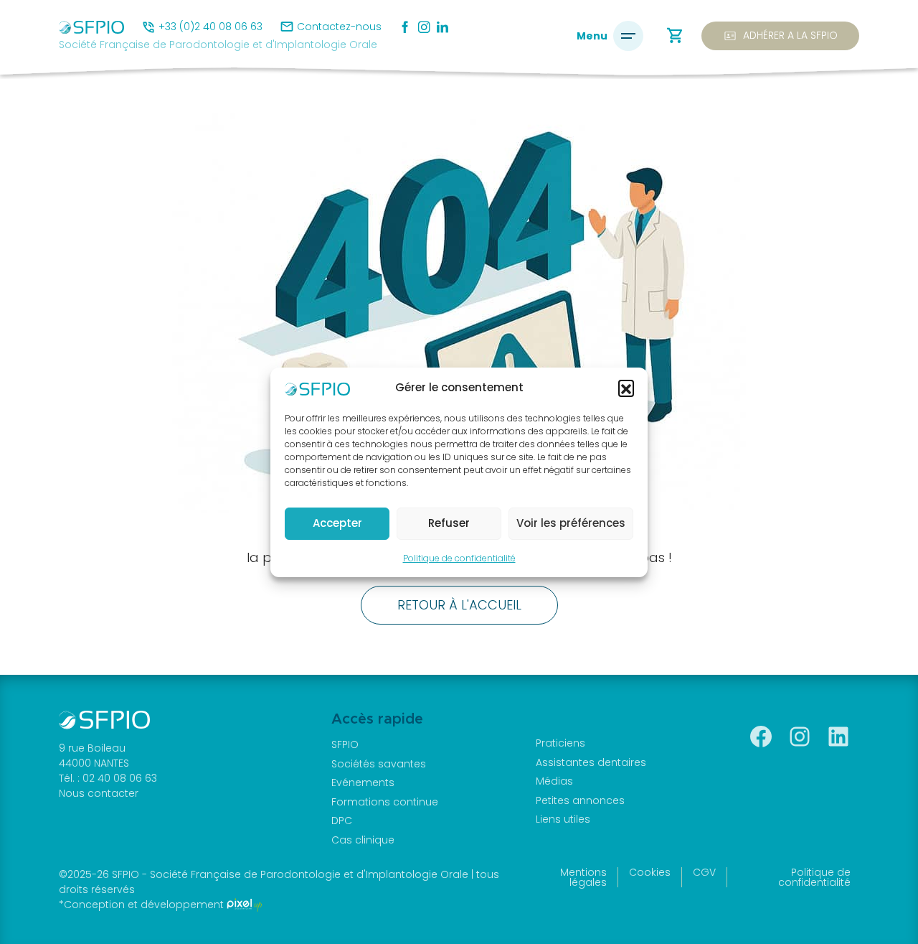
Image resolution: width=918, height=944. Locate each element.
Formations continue (384, 802)
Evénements (362, 782)
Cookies (650, 872)
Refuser (449, 523)
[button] (626, 387)
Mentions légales (583, 877)
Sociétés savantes (378, 764)
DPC (341, 820)
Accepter (337, 523)
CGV (704, 872)
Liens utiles (563, 819)
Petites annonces (580, 800)
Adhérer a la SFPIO (780, 36)
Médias (554, 781)
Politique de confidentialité (459, 558)
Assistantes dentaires (591, 762)
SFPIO (345, 744)
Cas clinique (362, 840)
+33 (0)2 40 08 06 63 (210, 26)
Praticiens (560, 743)
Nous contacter (98, 793)
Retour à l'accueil (459, 605)
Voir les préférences (570, 523)
